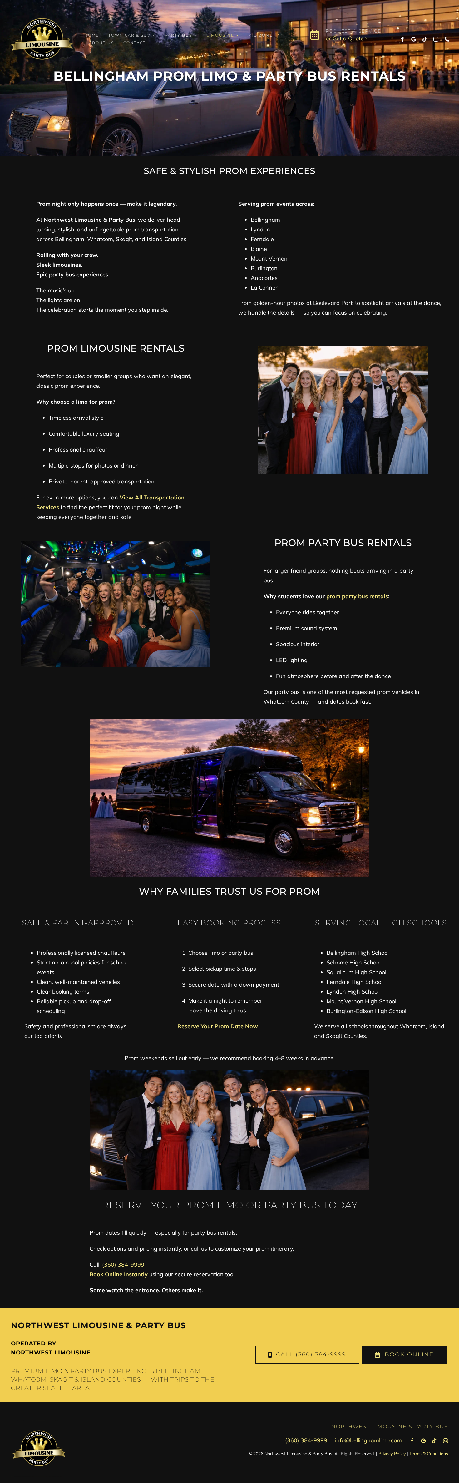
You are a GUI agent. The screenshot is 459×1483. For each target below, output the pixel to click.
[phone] (447, 39)
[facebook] (402, 39)
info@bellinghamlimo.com (368, 1440)
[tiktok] (424, 39)
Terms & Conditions (428, 1453)
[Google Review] (413, 39)
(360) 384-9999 (123, 1264)
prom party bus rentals (357, 596)
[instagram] (435, 39)
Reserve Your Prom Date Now (217, 1026)
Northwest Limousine (51, 1352)
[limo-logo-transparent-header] (42, 9)
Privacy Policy (392, 1453)
